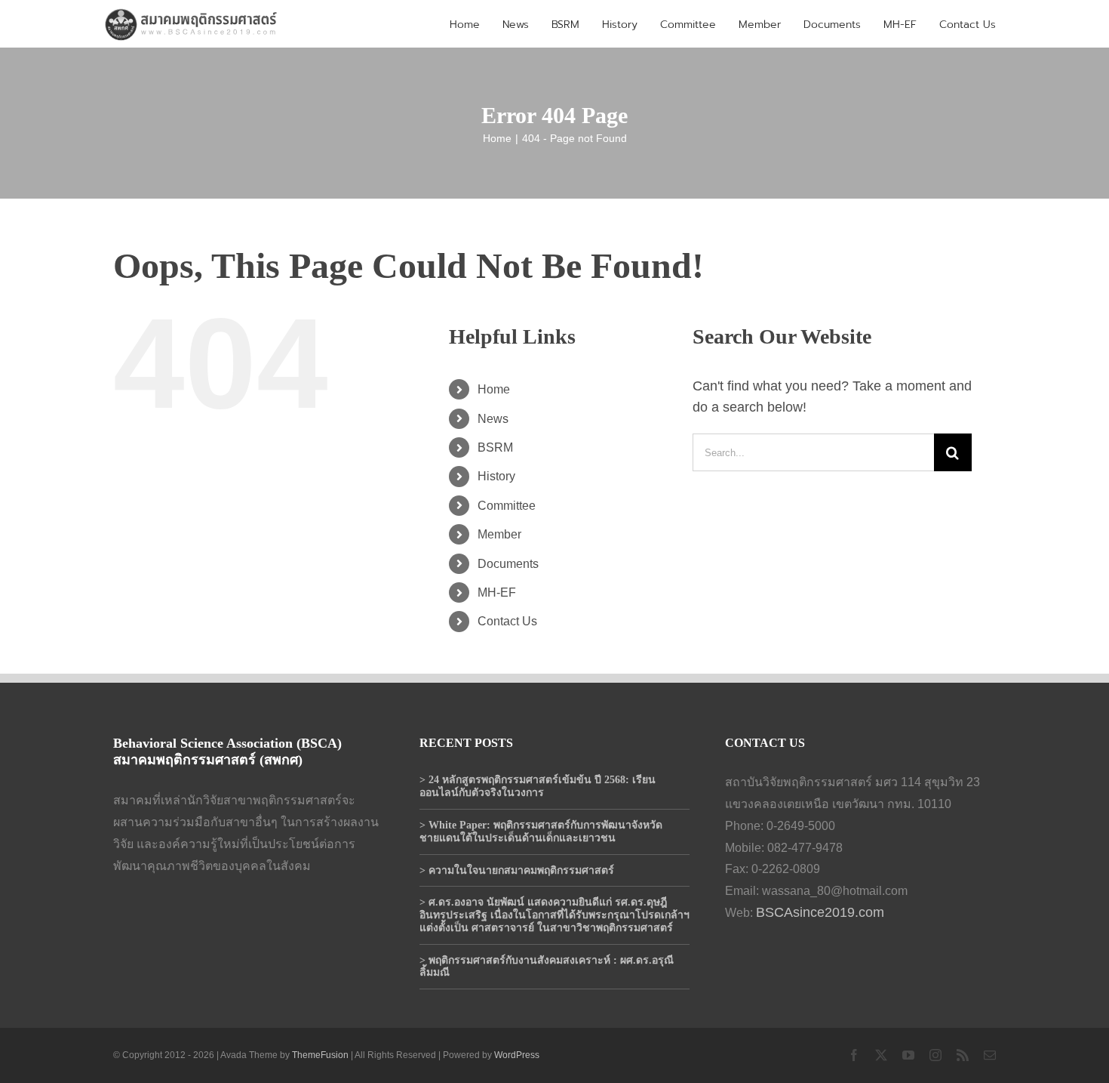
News (493, 418)
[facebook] (854, 1055)
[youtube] (908, 1055)
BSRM (495, 447)
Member (499, 534)
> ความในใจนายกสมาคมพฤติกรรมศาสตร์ (516, 870)
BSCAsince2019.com (820, 912)
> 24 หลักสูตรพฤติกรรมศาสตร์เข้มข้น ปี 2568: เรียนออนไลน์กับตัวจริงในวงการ (537, 786)
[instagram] (935, 1055)
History (496, 476)
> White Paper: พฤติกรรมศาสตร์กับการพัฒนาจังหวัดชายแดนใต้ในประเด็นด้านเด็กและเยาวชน (540, 831)
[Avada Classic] (191, 12)
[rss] (963, 1055)
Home (494, 389)
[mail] (990, 1055)
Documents (508, 563)
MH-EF (497, 592)
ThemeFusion (320, 1055)
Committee (507, 505)
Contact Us (507, 621)
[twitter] (881, 1055)
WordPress (516, 1055)
